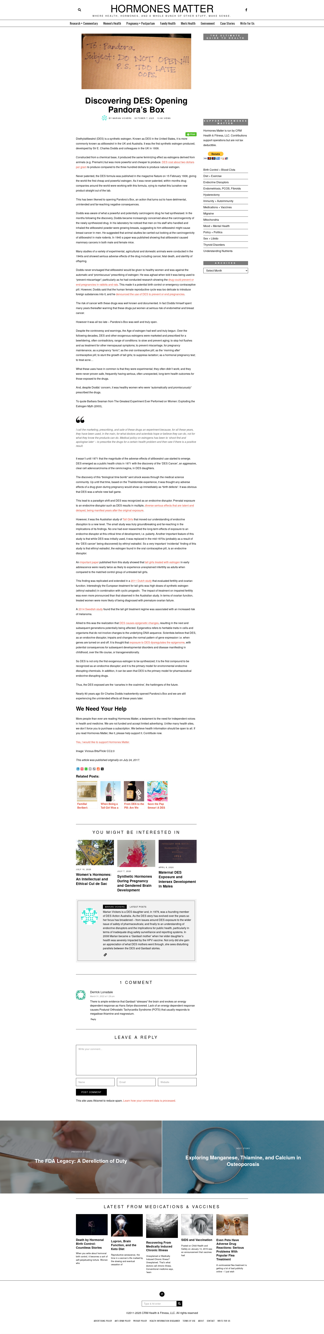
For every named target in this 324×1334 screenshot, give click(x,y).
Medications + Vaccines (217, 207)
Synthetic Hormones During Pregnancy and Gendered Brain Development (134, 883)
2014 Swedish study (90, 609)
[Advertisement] (225, 332)
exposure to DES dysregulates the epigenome (157, 642)
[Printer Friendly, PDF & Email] (191, 132)
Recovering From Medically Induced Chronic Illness (159, 1246)
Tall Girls (128, 519)
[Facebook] (246, 10)
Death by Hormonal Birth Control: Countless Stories (90, 1244)
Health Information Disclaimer (165, 1320)
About (201, 1320)
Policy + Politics (212, 232)
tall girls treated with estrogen (162, 562)
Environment (208, 23)
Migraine (208, 213)
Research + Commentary (84, 23)
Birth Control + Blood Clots (219, 170)
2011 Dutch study (141, 581)
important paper (89, 562)
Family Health (168, 23)
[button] (179, 1303)
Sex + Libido (210, 238)
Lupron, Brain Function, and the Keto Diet (123, 1245)
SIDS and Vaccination (196, 1240)
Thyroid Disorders (214, 245)
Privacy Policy (140, 1320)
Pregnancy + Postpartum (140, 23)
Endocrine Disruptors (216, 182)
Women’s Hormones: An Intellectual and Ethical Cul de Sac (93, 879)
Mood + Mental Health (216, 226)
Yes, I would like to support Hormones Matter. (103, 742)
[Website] (105, 955)
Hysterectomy (211, 195)
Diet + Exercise (212, 176)
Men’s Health (188, 23)
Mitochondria (211, 220)
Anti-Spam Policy (123, 1320)
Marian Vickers (122, 118)
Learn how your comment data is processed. (149, 1100)
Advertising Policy (103, 1320)
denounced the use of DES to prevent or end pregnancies (150, 294)
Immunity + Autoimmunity (218, 201)
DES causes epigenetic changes (139, 623)
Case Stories (227, 23)
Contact (211, 1320)
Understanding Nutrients (218, 251)
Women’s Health (112, 23)
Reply (93, 1019)
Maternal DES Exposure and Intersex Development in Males (177, 879)
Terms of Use (189, 1320)
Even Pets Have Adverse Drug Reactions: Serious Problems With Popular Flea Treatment (230, 1249)
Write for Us (247, 23)
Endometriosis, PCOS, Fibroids (222, 188)
